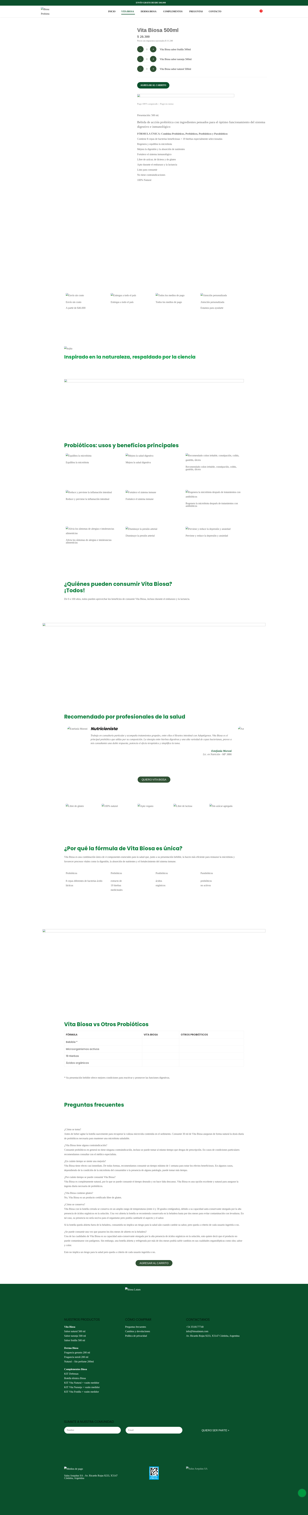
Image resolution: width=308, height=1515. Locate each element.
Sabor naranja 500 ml (75, 1335)
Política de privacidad (136, 1335)
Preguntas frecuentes (135, 1326)
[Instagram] (190, 1345)
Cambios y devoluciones (137, 1331)
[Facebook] (199, 1345)
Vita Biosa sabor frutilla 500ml (175, 49)
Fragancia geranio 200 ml (77, 1352)
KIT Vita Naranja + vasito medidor (82, 1387)
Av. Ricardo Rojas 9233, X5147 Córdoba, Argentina (213, 1335)
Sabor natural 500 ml (74, 1331)
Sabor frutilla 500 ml (74, 1340)
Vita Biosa (69, 1326)
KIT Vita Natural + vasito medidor (81, 1382)
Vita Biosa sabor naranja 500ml (176, 59)
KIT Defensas (71, 1373)
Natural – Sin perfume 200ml (79, 1361)
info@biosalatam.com (197, 1331)
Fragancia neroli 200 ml (76, 1357)
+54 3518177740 (195, 1326)
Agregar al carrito (153, 85)
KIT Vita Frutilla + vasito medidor (81, 1391)
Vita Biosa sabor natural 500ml (175, 69)
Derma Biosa (71, 1348)
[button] (154, 1263)
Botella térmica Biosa (75, 1378)
